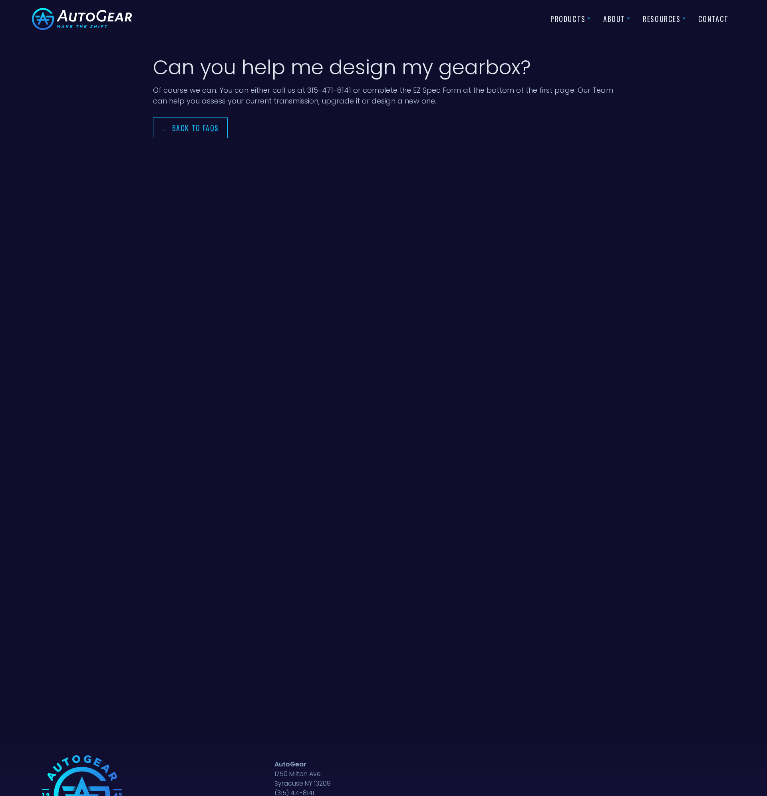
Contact (713, 19)
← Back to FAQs (190, 128)
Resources (662, 19)
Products (568, 19)
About (614, 19)
